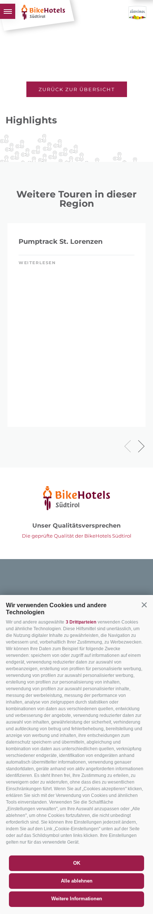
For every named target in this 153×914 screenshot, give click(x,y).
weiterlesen (37, 262)
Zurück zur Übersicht (77, 89)
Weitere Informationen (76, 898)
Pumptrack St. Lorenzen (60, 242)
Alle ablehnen (76, 881)
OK (76, 863)
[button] (144, 605)
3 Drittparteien (81, 622)
